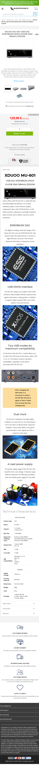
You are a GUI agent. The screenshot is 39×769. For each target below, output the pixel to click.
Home (3, 20)
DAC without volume (25, 20)
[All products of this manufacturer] (37, 34)
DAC (16, 20)
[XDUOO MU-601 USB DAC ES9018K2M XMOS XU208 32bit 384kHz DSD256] (7, 88)
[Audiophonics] (19, 8)
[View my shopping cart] (37, 9)
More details (19, 81)
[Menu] (2, 9)
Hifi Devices (10, 20)
